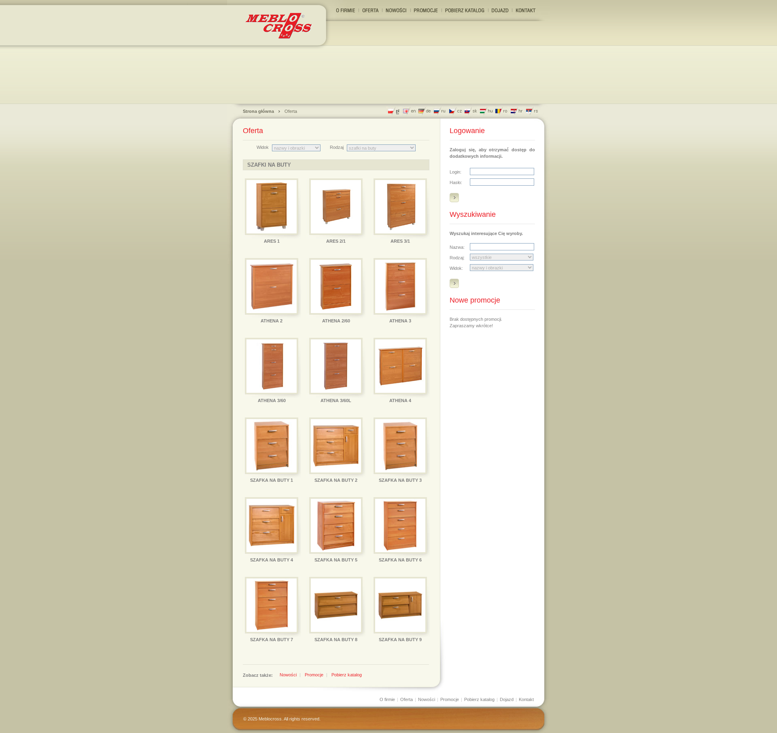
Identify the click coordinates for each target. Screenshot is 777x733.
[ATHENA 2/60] (336, 286)
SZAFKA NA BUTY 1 (271, 480)
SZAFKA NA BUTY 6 (400, 559)
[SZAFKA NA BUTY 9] (400, 605)
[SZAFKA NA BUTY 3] (400, 445)
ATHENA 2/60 (336, 320)
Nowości (288, 674)
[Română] (501, 110)
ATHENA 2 (271, 320)
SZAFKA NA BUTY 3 (400, 480)
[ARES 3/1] (400, 206)
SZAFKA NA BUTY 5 (335, 559)
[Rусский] (440, 110)
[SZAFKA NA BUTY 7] (271, 605)
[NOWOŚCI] (396, 10)
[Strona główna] (280, 25)
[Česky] (455, 110)
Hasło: (456, 182)
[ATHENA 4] (400, 366)
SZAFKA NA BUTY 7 (271, 639)
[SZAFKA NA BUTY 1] (271, 445)
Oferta (290, 111)
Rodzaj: (457, 257)
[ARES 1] (271, 206)
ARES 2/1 (336, 241)
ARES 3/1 (400, 241)
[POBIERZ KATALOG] (465, 10)
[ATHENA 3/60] (271, 366)
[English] (409, 110)
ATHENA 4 (400, 400)
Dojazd (507, 699)
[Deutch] (424, 110)
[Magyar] (486, 110)
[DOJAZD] (500, 10)
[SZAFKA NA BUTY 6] (400, 525)
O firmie (387, 699)
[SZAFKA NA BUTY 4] (271, 525)
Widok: (456, 268)
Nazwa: (457, 247)
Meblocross (270, 718)
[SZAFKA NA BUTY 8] (336, 605)
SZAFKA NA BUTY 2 (335, 480)
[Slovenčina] (470, 110)
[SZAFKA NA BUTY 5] (336, 525)
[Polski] (393, 110)
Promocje (314, 674)
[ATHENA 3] (400, 286)
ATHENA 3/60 (272, 400)
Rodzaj (337, 147)
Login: (455, 171)
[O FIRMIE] (346, 10)
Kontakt (526, 699)
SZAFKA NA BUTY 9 (400, 639)
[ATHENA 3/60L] (336, 366)
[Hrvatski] (516, 110)
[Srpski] (532, 110)
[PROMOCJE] (426, 10)
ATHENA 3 (400, 320)
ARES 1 (272, 241)
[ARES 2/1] (336, 206)
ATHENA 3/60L (336, 400)
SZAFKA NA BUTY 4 (271, 559)
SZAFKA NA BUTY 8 (335, 639)
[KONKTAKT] (525, 10)
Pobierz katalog (346, 674)
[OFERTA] (370, 10)
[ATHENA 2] (271, 286)
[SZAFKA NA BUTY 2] (336, 445)
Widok (263, 147)
